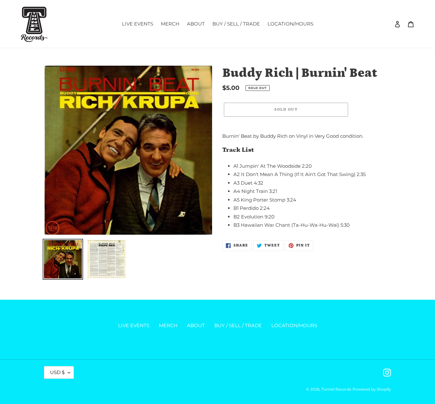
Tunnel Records (336, 389)
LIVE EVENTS (133, 325)
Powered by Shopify (372, 389)
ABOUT (196, 325)
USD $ (57, 372)
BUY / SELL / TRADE (238, 325)
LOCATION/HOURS (294, 325)
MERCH (168, 325)
